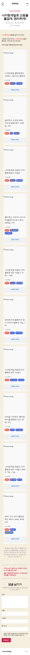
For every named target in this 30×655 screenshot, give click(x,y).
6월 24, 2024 (20, 23)
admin (11, 23)
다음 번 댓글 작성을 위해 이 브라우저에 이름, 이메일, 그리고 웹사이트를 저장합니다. (15, 634)
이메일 (4, 618)
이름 (3, 610)
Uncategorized (15, 11)
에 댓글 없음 (16, 25)
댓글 (3, 594)
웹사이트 (4, 626)
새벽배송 (15, 3)
